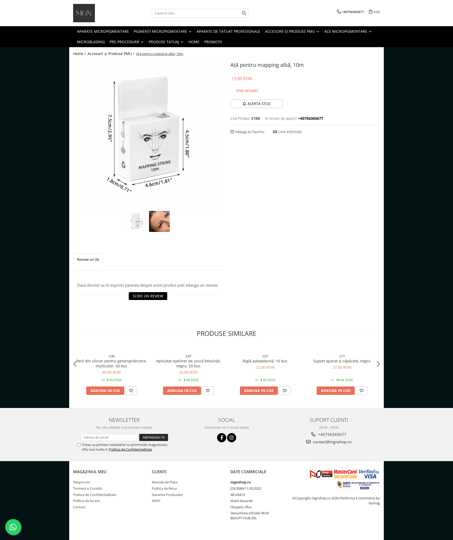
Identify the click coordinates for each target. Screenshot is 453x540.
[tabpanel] (148, 135)
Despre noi (81, 482)
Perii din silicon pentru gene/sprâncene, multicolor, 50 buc (111, 363)
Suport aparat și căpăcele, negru (342, 360)
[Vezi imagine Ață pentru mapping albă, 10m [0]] (136, 221)
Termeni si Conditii (87, 488)
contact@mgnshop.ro (332, 441)
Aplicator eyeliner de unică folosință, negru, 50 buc (188, 363)
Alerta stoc (259, 103)
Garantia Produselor (167, 494)
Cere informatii (289, 131)
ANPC (156, 500)
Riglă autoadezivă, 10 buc (265, 360)
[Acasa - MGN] (99, 13)
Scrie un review (148, 295)
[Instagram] (231, 437)
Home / (80, 53)
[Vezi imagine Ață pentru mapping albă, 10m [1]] (159, 221)
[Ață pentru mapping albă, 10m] (148, 135)
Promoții (213, 41)
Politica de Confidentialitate (130, 449)
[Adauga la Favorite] (131, 390)
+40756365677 (331, 434)
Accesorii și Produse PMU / (111, 53)
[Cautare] (244, 13)
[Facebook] (221, 437)
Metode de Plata (164, 482)
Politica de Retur (164, 488)
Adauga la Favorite (249, 131)
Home (193, 41)
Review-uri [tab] (88, 259)
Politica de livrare (86, 500)
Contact (79, 507)
